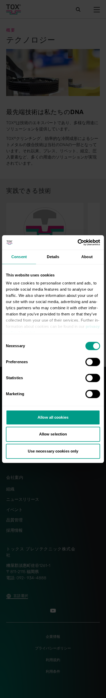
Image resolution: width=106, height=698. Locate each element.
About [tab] (87, 257)
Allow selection (53, 434)
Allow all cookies (53, 417)
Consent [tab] (19, 257)
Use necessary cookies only (53, 451)
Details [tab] (53, 257)
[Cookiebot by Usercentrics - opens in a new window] (77, 242)
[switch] (92, 362)
